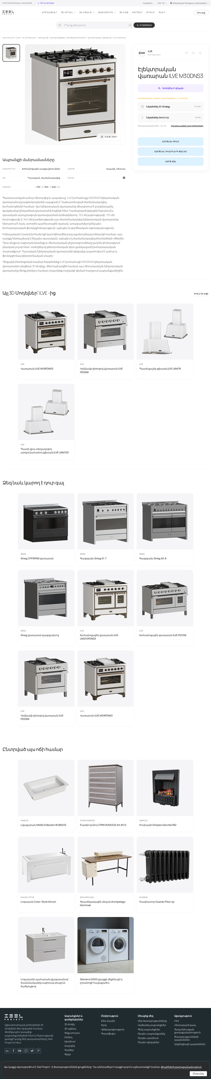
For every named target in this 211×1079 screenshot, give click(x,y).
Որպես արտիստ (148, 1038)
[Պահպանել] (186, 53)
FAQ (176, 1021)
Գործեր (137, 12)
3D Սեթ (124, 12)
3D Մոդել (67, 12)
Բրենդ (150, 12)
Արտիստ (70, 1041)
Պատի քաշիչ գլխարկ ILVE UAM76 (160, 368)
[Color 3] (124, 178)
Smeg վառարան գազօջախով (40, 635)
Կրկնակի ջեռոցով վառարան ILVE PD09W (101, 370)
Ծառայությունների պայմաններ (186, 1038)
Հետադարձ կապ (185, 1025)
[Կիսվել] (200, 53)
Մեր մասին (108, 1021)
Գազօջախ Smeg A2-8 (152, 558)
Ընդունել (198, 1073)
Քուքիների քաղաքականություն (181, 1067)
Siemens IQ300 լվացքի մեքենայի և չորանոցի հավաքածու (101, 981)
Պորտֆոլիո (108, 1033)
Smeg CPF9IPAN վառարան (37, 558)
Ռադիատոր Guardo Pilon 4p (156, 901)
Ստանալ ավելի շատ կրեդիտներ (187, 126)
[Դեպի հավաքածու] (193, 53)
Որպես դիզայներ (148, 1042)
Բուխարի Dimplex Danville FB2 (157, 825)
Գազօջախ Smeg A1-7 (93, 558)
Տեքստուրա (105, 12)
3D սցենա (70, 1028)
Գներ (162, 12)
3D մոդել (70, 1024)
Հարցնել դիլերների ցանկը (170, 151)
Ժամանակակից (50, 177)
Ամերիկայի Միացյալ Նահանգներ (190, 3)
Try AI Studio (47, 3)
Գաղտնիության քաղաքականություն (187, 1031)
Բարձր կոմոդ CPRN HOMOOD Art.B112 (103, 825)
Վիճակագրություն (112, 1029)
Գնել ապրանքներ (149, 1029)
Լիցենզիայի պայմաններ (189, 1044)
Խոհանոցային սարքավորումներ (41, 168)
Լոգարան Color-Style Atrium (38, 901)
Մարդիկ (70, 1045)
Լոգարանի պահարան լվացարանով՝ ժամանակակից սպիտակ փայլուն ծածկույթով (45, 983)
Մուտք (201, 12)
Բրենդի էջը (201, 293)
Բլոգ (104, 1025)
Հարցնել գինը (170, 141)
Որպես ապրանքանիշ (151, 1033)
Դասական (34, 177)
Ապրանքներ (49, 12)
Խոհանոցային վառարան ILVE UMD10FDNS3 (99, 636)
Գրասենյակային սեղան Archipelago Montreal (102, 903)
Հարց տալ (170, 161)
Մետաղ (120, 168)
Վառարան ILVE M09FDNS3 (37, 368)
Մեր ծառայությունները (152, 1021)
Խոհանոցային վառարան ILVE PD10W (162, 635)
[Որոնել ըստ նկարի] (130, 25)
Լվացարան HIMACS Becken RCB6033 (43, 825)
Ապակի (110, 168)
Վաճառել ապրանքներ (152, 1025)
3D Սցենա (85, 12)
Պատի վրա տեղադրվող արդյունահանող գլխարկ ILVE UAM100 (45, 450)
